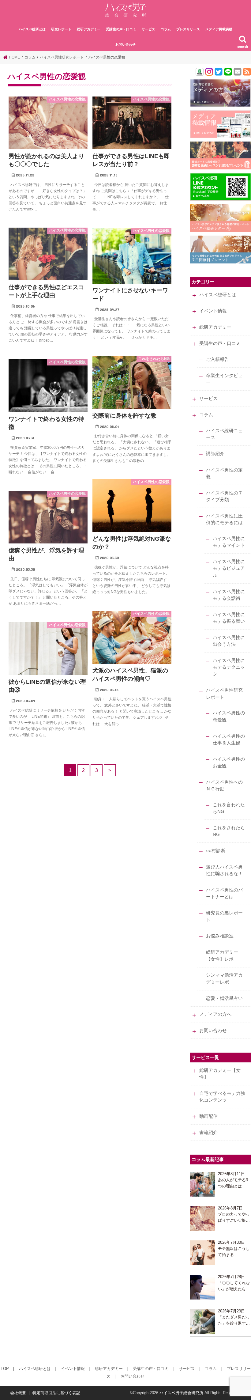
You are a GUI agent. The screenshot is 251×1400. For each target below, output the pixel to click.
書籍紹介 (208, 1132)
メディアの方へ (215, 1014)
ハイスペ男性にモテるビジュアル (229, 568)
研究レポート (61, 29)
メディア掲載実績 (218, 29)
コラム (166, 29)
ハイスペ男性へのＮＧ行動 (224, 785)
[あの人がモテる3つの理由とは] (202, 1184)
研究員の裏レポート (224, 916)
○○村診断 (215, 850)
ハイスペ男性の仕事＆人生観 (229, 739)
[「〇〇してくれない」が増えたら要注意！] (202, 1287)
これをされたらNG (229, 831)
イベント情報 (213, 310)
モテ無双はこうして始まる (234, 1251)
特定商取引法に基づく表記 (56, 1393)
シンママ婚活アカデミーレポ (224, 978)
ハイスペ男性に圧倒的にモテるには (224, 519)
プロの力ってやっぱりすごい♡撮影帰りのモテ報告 (234, 1217)
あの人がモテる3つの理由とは (233, 1183)
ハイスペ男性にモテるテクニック (229, 667)
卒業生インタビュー (224, 379)
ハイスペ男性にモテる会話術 (229, 595)
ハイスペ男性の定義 (224, 473)
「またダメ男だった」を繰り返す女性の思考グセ (234, 1320)
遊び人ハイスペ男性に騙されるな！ (224, 870)
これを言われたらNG (229, 808)
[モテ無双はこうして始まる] (202, 1252)
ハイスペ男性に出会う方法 (229, 641)
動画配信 (208, 1116)
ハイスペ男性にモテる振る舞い (229, 618)
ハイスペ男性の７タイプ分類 (224, 496)
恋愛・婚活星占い (224, 998)
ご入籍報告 (217, 359)
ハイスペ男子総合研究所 (181, 1393)
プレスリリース (188, 29)
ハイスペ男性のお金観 (229, 762)
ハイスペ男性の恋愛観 (229, 716)
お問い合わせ (125, 44)
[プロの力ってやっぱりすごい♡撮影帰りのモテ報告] (202, 1218)
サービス (148, 29)
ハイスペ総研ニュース (224, 434)
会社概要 (18, 1393)
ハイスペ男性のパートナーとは (224, 893)
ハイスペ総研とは (32, 29)
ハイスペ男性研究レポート (224, 693)
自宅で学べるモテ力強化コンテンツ (222, 1097)
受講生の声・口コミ (121, 29)
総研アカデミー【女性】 (220, 1074)
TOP (5, 1368)
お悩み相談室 (220, 935)
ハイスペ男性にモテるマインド (229, 542)
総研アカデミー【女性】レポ (222, 955)
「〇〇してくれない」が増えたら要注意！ (234, 1286)
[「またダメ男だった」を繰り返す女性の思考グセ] (202, 1321)
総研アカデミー (88, 29)
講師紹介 (215, 453)
